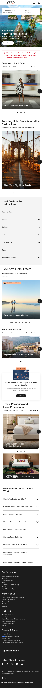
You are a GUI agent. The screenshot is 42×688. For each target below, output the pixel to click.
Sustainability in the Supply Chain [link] (12, 642)
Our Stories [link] (5, 587)
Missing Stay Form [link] (8, 623)
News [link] (3, 582)
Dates (27, 10)
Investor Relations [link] (7, 580)
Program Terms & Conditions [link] (11, 640)
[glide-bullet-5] (24, 451)
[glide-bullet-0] (17, 451)
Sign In (19, 43)
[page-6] (24, 112)
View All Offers (7, 43)
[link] (10, 636)
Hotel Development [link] (8, 604)
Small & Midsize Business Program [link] (13, 597)
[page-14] (29, 322)
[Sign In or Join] (38, 2)
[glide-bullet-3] (21, 451)
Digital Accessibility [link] (8, 589)
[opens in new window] (21, 431)
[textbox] (11, 12)
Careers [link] (4, 578)
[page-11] (25, 322)
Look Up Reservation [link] (8, 617)
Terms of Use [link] (6, 638)
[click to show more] (40, 91)
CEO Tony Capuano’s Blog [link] (10, 584)
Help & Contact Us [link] (8, 615)
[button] (11, 11)
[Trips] (33, 2)
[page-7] (19, 322)
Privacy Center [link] (6, 634)
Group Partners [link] (7, 602)
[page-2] (12, 322)
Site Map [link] (4, 625)
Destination (10, 10)
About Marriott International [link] (10, 576)
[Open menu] (3, 2)
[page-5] (16, 322)
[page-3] (20, 112)
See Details (21, 396)
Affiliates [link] (4, 606)
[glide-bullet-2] (20, 451)
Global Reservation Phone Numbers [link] (13, 619)
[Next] (39, 432)
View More (34, 67)
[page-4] (21, 112)
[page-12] (26, 322)
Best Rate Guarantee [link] (8, 621)
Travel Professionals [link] (8, 599)
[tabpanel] (21, 11)
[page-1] (17, 112)
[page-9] (22, 322)
